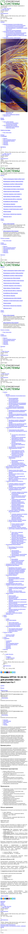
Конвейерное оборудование (9, 81)
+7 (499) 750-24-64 (7, 8)
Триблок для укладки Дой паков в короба (15, 95)
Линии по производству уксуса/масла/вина (16, 109)
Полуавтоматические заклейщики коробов (16, 39)
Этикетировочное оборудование (11, 43)
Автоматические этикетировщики (14, 46)
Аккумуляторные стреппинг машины (14, 71)
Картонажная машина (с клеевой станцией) (16, 91)
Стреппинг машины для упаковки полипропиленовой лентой (14, 67)
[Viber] (9, 672)
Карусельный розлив (11, 99)
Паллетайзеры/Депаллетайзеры (10, 76)
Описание (5, 719)
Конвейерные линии (11, 87)
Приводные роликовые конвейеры (14, 84)
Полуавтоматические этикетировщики (15, 49)
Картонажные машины (8, 89)
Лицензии (5, 142)
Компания (3, 901)
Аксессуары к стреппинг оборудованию (15, 75)
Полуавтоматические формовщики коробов (16, 32)
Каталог (3, 22)
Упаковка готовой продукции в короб (12, 93)
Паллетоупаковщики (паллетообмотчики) (13, 24)
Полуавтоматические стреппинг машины (15, 64)
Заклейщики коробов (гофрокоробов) (12, 37)
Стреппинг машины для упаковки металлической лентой (14, 70)
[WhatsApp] (11, 672)
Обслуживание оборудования (10, 125)
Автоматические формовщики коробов (15, 34)
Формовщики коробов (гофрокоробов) (12, 31)
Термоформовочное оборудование (11, 92)
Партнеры (5, 143)
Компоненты (9, 113)
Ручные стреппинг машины (12, 73)
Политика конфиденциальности (8, 924)
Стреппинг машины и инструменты (11, 63)
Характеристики (7, 721)
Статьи (2, 135)
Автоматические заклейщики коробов (15, 40)
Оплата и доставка (5, 130)
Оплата (5, 723)
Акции (2, 118)
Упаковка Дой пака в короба (12, 96)
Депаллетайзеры (10, 78)
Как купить (6, 722)
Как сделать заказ (7, 132)
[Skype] (13, 672)
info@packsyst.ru (4, 13)
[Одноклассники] (3, 672)
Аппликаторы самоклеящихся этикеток (15, 45)
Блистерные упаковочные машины (11, 114)
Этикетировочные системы (12, 47)
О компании (4, 136)
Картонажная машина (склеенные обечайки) (16, 90)
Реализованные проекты (9, 140)
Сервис (2, 119)
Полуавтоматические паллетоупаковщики (15, 25)
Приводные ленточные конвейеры (14, 85)
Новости (5, 138)
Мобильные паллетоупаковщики (13, 30)
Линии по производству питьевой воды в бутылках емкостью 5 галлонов (15, 108)
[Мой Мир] (5, 672)
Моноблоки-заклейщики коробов (13, 41)
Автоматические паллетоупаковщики (14, 26)
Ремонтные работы (10, 127)
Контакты (3, 147)
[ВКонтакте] (1, 672)
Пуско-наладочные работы (12, 123)
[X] (7, 672)
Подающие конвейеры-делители (13, 86)
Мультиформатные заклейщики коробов (15, 42)
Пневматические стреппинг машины (14, 74)
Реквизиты (5, 144)
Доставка (5, 724)
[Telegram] (14, 672)
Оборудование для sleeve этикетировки (12, 51)
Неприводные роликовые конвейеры (14, 82)
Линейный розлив (10, 101)
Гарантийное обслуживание (12, 126)
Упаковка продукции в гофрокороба (14, 97)
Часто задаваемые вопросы (9, 139)
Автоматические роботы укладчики (11, 80)
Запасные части (7, 115)
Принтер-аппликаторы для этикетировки (15, 48)
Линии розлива (7, 98)
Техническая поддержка (11, 124)
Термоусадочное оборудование (10, 52)
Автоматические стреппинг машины (14, 65)
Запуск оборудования (8, 121)
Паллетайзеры (9, 79)
